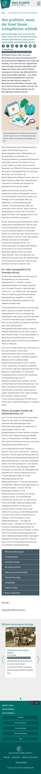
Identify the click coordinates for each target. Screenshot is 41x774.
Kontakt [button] (5, 603)
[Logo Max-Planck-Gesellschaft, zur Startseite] (17, 4)
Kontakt (20, 717)
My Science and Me (12, 567)
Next (38, 659)
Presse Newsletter (21, 723)
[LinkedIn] (7, 46)
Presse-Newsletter (12, 593)
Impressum (16, 757)
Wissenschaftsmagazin (14, 552)
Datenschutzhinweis (30, 757)
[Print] (34, 46)
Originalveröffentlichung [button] (13, 610)
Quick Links (7, 705)
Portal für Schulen (12, 562)
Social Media (8, 709)
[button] (37, 128)
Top (36, 703)
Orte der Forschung (13, 577)
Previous (2, 659)
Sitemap (6, 757)
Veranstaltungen (11, 557)
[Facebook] (3, 46)
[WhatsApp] (21, 46)
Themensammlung (20, 733)
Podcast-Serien (11, 588)
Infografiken (10, 583)
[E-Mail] (30, 46)
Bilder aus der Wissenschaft (16, 572)
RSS (20, 739)
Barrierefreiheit (21, 762)
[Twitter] (16, 46)
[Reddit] (12, 46)
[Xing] (25, 46)
